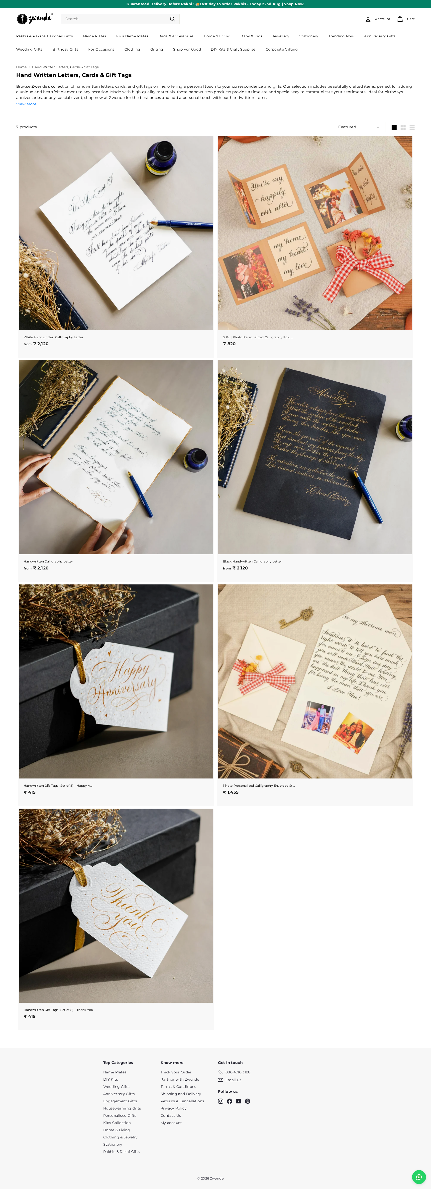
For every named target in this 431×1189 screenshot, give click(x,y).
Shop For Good (187, 49)
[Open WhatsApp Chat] (419, 1177)
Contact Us (171, 1115)
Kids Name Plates (132, 36)
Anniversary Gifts (380, 36)
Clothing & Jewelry (120, 1137)
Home (21, 67)
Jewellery (280, 36)
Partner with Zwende (180, 1079)
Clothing (132, 49)
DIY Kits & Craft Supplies (233, 49)
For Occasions (101, 49)
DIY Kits (110, 1079)
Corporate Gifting (282, 49)
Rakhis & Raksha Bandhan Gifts (44, 36)
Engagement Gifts (120, 1101)
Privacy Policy (174, 1108)
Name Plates (94, 36)
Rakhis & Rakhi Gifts (121, 1151)
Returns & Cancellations (182, 1101)
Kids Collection (117, 1122)
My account (171, 1122)
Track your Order (176, 1072)
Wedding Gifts (29, 49)
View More (26, 104)
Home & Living (217, 36)
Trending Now (341, 36)
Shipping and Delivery (181, 1094)
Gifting (156, 49)
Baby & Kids (251, 36)
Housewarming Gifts (122, 1108)
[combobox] (120, 19)
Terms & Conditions (178, 1086)
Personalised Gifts (119, 1115)
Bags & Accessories (176, 36)
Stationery (309, 36)
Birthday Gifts (65, 49)
